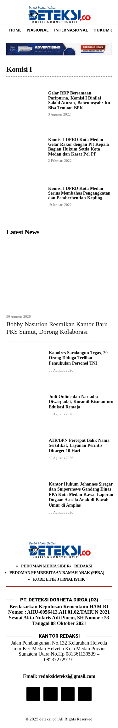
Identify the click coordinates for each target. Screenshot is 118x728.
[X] (68, 694)
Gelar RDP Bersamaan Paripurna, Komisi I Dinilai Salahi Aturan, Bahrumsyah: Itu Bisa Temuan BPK (79, 100)
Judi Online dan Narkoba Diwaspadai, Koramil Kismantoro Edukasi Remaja (81, 402)
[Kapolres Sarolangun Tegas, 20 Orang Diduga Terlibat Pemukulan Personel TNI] (25, 369)
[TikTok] (50, 694)
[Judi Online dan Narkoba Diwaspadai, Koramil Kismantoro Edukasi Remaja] (25, 413)
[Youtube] (85, 694)
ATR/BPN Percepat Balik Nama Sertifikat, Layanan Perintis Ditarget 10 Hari (79, 445)
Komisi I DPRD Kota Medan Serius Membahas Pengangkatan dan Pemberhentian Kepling (79, 193)
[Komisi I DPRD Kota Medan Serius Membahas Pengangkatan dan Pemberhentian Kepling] (24, 196)
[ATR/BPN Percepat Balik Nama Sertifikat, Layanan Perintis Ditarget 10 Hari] (25, 456)
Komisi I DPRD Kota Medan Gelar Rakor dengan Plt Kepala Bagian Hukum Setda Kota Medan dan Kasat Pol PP (78, 146)
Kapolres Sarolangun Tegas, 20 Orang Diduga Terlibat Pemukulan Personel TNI (78, 358)
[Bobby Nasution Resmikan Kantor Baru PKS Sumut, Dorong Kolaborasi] (59, 274)
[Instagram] (33, 694)
